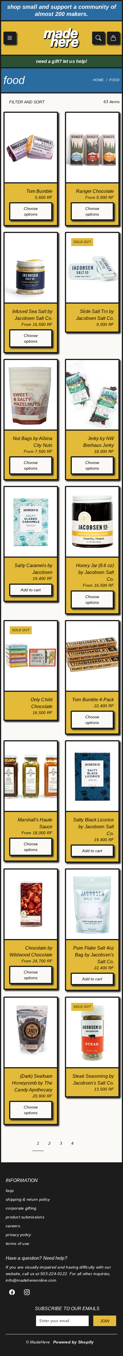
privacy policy (18, 1234)
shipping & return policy (28, 1199)
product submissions (25, 1217)
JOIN (104, 1321)
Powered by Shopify (73, 1342)
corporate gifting (21, 1208)
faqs (10, 1190)
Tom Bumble (39, 191)
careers (13, 1226)
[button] (9, 38)
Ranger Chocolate (95, 191)
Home (98, 80)
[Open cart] (113, 38)
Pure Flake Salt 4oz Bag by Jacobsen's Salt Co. (93, 955)
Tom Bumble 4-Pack (93, 699)
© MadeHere (38, 1342)
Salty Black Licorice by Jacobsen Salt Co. (93, 826)
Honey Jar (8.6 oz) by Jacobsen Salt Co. (95, 572)
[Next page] (84, 1143)
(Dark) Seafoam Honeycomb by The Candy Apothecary (32, 1083)
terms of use (17, 1243)
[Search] (98, 38)
